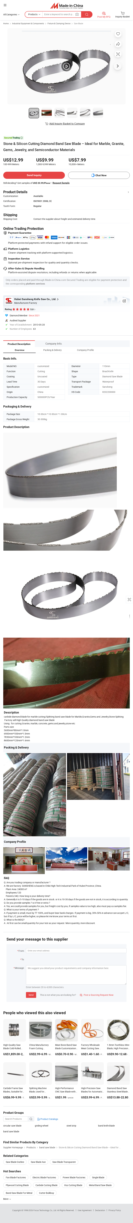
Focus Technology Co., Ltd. (45, 1210)
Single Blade (98, 1177)
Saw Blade (78, 23)
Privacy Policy (115, 1210)
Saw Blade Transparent (64, 1161)
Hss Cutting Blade (73, 1185)
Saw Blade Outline (15, 1161)
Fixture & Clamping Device (59, 23)
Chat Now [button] (101, 175)
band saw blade (11, 1131)
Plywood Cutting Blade (17, 1185)
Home (6, 23)
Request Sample (61, 183)
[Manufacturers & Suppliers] (66, 5)
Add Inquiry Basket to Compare (67, 123)
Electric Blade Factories (44, 1177)
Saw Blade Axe (38, 1161)
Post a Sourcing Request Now (97, 994)
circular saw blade (12, 1125)
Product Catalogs (49, 1119)
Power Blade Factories (74, 1177)
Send (31, 994)
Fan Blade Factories (16, 1177)
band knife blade (106, 1125)
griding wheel (41, 1125)
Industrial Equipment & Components (28, 23)
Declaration (100, 1210)
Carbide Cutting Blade (46, 1185)
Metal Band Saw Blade (100, 1185)
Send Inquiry (34, 175)
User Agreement (85, 1210)
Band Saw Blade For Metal (19, 1192)
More (6, 1198)
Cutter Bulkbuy (46, 1192)
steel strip (71, 1125)
